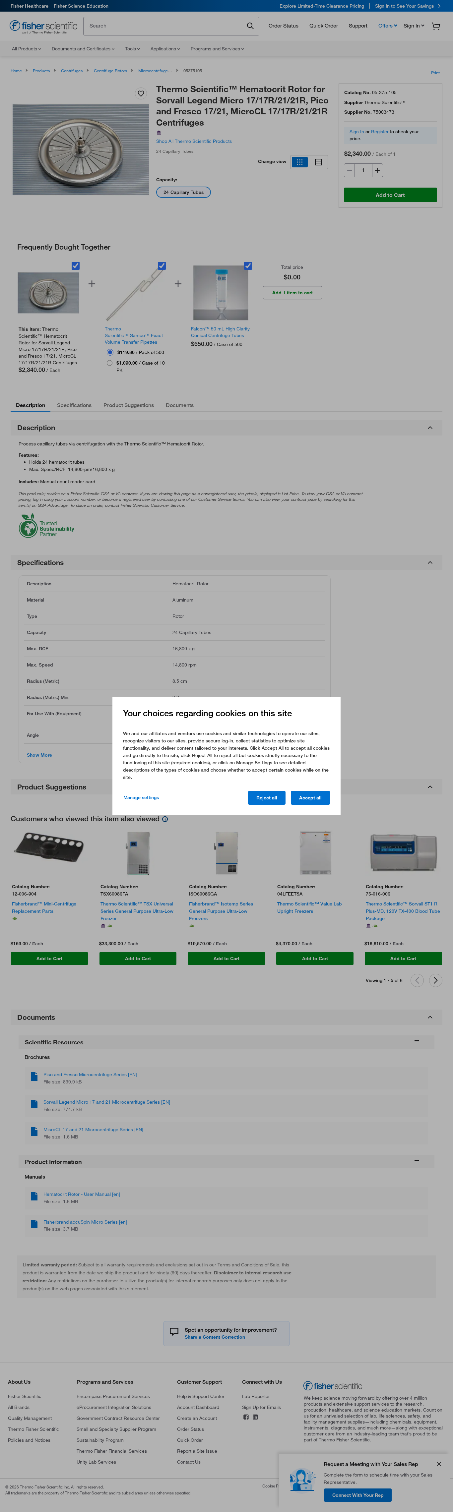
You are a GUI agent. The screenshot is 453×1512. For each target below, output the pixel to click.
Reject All (266, 798)
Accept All (310, 798)
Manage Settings (141, 797)
